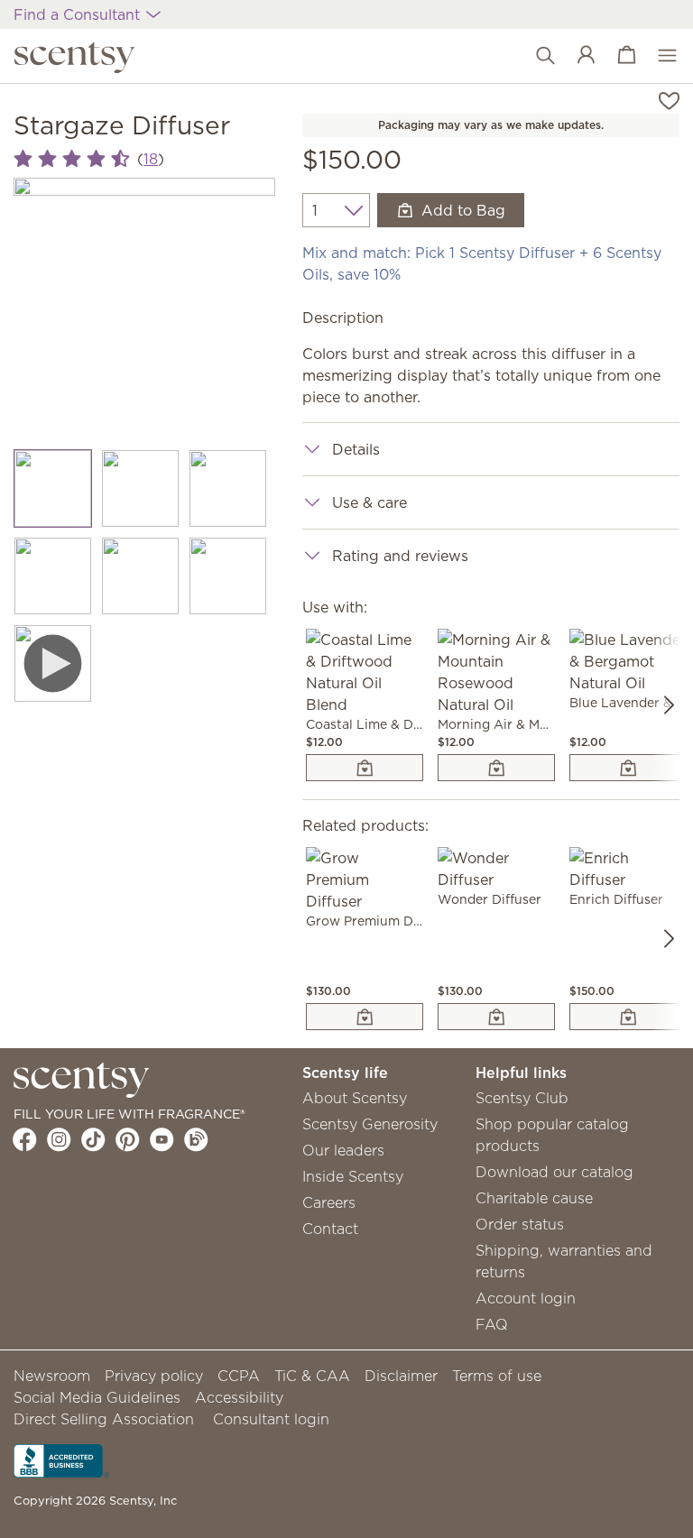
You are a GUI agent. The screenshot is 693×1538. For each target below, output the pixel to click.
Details (356, 449)
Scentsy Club (522, 1098)
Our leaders (343, 1150)
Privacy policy (154, 1376)
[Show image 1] (53, 488)
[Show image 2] (140, 488)
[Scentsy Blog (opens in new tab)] (196, 1139)
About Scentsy (354, 1098)
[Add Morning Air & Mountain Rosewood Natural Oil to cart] (496, 767)
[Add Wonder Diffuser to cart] (496, 1016)
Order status (520, 1224)
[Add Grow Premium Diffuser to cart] (364, 1016)
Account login (526, 1298)
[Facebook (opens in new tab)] (25, 1139)
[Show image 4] (53, 576)
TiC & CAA (312, 1376)
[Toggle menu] (658, 56)
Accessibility (239, 1397)
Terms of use (496, 1376)
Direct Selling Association (104, 1419)
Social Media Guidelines (97, 1397)
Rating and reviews (400, 556)
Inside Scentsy (352, 1176)
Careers (329, 1202)
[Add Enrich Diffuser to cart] (628, 1016)
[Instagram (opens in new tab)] (59, 1139)
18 (150, 159)
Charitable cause (534, 1198)
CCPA (238, 1376)
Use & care (369, 502)
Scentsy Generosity (370, 1124)
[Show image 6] (228, 576)
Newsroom (52, 1376)
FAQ (492, 1324)
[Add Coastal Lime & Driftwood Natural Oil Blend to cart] (364, 767)
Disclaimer (401, 1376)
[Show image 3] (228, 488)
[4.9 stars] (72, 159)
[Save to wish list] (669, 99)
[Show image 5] (140, 576)
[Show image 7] (53, 663)
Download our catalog (554, 1172)
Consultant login (271, 1419)
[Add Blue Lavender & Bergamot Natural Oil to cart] (628, 767)
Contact (330, 1229)
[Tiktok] (93, 1139)
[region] (144, 308)
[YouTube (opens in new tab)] (162, 1139)
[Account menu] (577, 56)
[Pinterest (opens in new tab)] (128, 1139)
